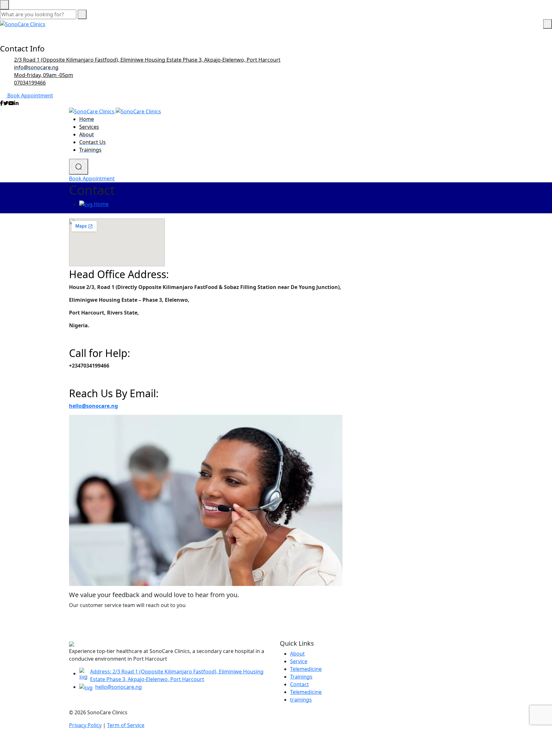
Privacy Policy (85, 725)
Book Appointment (30, 95)
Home (101, 204)
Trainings (301, 676)
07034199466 (30, 82)
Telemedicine (306, 668)
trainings (301, 699)
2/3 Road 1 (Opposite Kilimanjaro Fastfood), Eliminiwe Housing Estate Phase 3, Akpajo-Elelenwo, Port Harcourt (147, 59)
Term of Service (125, 725)
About (297, 653)
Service (298, 661)
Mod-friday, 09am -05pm (43, 75)
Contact (299, 684)
